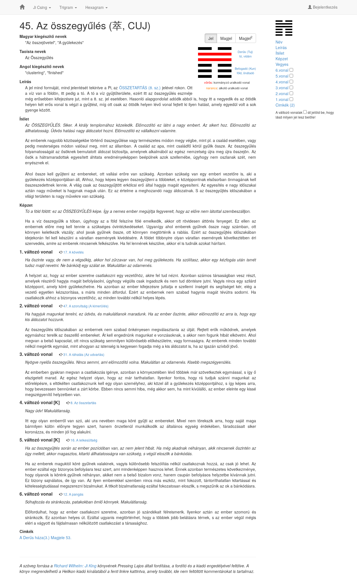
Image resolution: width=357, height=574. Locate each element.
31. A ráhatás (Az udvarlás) (83, 354)
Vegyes (282, 64)
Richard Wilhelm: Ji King (75, 565)
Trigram (66, 7)
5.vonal (282, 76)
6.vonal (282, 70)
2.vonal (282, 93)
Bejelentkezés (324, 7)
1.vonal (282, 99)
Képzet (282, 58)
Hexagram (95, 7)
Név (279, 42)
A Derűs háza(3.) (35, 537)
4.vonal (282, 82)
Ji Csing (40, 7)
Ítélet (280, 53)
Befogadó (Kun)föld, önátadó (245, 70)
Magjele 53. (61, 537)
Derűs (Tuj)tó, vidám (245, 53)
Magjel (226, 38)
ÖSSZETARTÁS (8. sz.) (140, 87)
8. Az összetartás (83, 402)
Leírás (281, 47)
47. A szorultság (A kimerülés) (85, 305)
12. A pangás (73, 494)
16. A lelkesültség (84, 440)
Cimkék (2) (285, 105)
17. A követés (73, 252)
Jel (210, 38)
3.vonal (282, 87)
